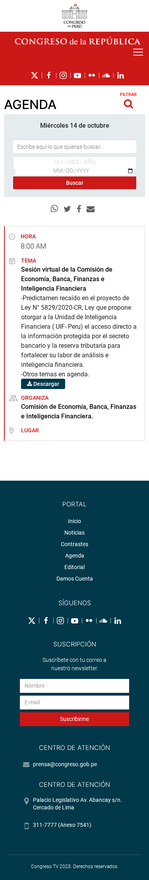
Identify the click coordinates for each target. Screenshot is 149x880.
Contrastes (74, 544)
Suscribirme (74, 719)
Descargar (45, 384)
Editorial (74, 567)
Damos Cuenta (74, 578)
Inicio (74, 521)
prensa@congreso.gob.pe (65, 764)
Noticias (74, 532)
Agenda (74, 555)
